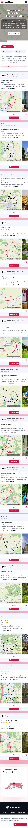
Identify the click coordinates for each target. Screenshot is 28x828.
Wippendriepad (5, 672)
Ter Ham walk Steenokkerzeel (10, 129)
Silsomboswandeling (7, 572)
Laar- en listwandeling (7, 326)
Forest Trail (4, 621)
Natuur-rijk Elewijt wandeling (10, 721)
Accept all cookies (20, 824)
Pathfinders (8, 51)
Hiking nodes (13, 34)
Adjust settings (6, 824)
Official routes (8, 47)
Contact (13, 812)
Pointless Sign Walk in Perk (9, 375)
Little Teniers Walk (6, 522)
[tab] (13, 114)
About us (5, 812)
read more (12, 88)
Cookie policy (16, 820)
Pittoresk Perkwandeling (8, 473)
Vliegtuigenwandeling (7, 277)
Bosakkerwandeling (7, 80)
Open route (13, 118)
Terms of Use (21, 812)
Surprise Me (20, 51)
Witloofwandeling (6, 228)
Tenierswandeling (6, 424)
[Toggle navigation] (26, 2)
